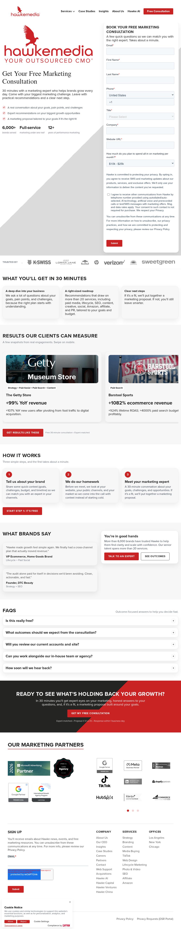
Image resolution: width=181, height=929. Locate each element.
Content (127, 847)
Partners (101, 860)
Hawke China (104, 892)
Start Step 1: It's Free (22, 511)
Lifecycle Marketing (134, 865)
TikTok (126, 856)
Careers (101, 856)
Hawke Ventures (106, 887)
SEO (125, 874)
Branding (128, 842)
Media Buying (130, 851)
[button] (128, 810)
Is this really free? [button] (19, 621)
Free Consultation (158, 11)
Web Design (129, 860)
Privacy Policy (124, 919)
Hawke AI (134, 11)
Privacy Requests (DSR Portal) (155, 919)
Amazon (127, 883)
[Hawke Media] (25, 11)
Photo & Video (131, 869)
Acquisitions (103, 874)
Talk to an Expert (121, 556)
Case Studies (86, 11)
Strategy (127, 838)
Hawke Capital (105, 883)
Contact (101, 865)
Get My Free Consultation (90, 713)
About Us (118, 11)
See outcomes (155, 556)
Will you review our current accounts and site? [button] (42, 644)
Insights (104, 11)
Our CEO (101, 842)
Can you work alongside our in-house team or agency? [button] (49, 656)
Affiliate (127, 878)
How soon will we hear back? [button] (29, 668)
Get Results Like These (23, 433)
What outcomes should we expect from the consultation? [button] (51, 632)
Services (66, 11)
